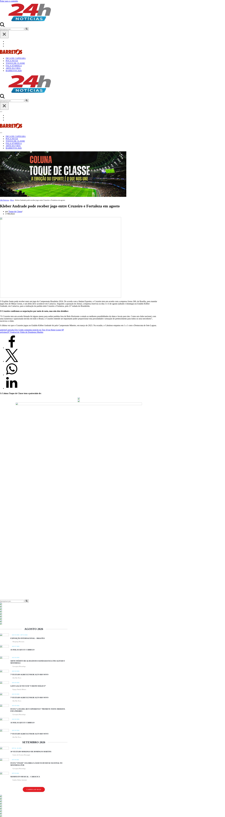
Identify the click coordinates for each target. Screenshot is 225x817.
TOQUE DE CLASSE (15, 63)
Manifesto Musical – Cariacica (25, 777)
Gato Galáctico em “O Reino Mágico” (28, 686)
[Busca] (2, 26)
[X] (11, 361)
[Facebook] (11, 348)
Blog (12, 200)
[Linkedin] (11, 388)
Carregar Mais (33, 789)
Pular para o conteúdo (9, 1)
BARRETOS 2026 (14, 71)
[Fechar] (4, 34)
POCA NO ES (12, 61)
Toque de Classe (15, 211)
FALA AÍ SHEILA (14, 66)
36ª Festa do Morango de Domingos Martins (30, 752)
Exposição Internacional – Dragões (27, 638)
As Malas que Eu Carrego (22, 650)
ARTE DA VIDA (13, 68)
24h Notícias (4, 200)
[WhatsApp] (11, 375)
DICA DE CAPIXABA (16, 58)
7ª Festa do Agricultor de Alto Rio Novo (29, 675)
